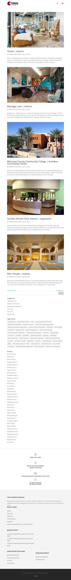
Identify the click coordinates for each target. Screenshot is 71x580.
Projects (9, 314)
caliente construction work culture (37, 327)
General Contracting (13, 338)
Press (8, 312)
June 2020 (10, 386)
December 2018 (11, 421)
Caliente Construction (15, 54)
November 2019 (11, 397)
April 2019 (10, 410)
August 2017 (10, 439)
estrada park (53, 335)
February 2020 (11, 394)
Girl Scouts (10, 341)
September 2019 (12, 402)
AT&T (32, 321)
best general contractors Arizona (43, 321)
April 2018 (10, 423)
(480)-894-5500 (35, 457)
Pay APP (9, 560)
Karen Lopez (31, 341)
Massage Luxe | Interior (19, 106)
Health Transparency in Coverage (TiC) (20, 524)
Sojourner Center (35, 343)
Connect (10, 521)
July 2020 (9, 383)
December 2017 (11, 431)
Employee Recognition (13, 306)
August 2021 (10, 370)
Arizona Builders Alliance (23, 321)
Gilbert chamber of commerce (52, 338)
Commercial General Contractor (33, 332)
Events (9, 309)
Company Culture (12, 304)
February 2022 (11, 362)
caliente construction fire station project (17, 327)
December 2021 (11, 365)
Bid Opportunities (13, 555)
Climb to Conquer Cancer (32, 330)
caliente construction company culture (44, 324)
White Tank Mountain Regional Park (24, 346)
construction (11, 335)
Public (28, 343)
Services (10, 513)
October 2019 (11, 399)
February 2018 (11, 429)
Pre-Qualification (13, 558)
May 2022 (10, 357)
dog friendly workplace (35, 335)
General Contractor (24, 338)
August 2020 (10, 381)
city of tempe (11, 330)
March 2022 (10, 359)
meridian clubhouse (57, 341)
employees (45, 335)
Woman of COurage (39, 346)
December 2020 (11, 375)
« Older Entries (11, 290)
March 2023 (10, 354)
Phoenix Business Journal (19, 343)
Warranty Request (42, 557)
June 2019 (10, 405)
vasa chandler (56, 343)
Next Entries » (60, 290)
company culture (54, 332)
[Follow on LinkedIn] (36, 576)
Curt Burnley (26, 335)
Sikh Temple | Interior (18, 273)
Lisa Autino (38, 341)
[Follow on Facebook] (34, 576)
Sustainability (40, 559)
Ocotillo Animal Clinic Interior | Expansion (29, 218)
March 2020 (10, 391)
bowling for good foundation (14, 324)
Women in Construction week (53, 346)
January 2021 (11, 373)
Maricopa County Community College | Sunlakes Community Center (32, 162)
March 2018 (10, 426)
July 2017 (9, 442)
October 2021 (11, 367)
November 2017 (11, 434)
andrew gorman (11, 321)
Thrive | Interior (15, 51)
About (9, 511)
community (46, 332)
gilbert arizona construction (37, 338)
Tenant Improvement (46, 343)
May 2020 (10, 389)
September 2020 (12, 378)
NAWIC (9, 343)
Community (10, 301)
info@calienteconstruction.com (35, 476)
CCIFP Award (50, 327)
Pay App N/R (10, 563)
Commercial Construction (46, 330)
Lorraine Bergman (46, 341)
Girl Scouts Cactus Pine (20, 341)
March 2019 (10, 413)
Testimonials (11, 519)
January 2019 (11, 418)
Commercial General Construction (16, 332)
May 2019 (10, 407)
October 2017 (11, 437)
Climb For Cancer (20, 330)
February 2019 (11, 415)
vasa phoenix (11, 346)
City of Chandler (58, 327)
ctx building (18, 335)
